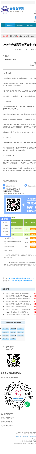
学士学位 (20, 332)
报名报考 (20, 25)
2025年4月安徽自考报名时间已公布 (21, 278)
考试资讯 (30, 25)
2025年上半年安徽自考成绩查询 (20, 280)
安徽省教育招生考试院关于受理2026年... (18, 296)
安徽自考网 (13, 36)
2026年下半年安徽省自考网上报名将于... (18, 293)
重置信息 (16, 191)
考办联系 (5, 339)
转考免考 (20, 335)
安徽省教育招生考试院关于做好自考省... (18, 299)
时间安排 (13, 328)
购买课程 (33, 234)
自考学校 (5, 328)
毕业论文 (13, 335)
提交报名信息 (7, 191)
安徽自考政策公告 (24, 36)
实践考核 (5, 335)
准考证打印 (20, 328)
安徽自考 (18, 436)
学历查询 (13, 339)
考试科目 (13, 332)
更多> (18, 373)
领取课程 (33, 229)
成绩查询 (5, 332)
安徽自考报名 (32, 436)
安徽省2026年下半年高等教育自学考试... (18, 301)
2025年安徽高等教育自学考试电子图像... (18, 309)
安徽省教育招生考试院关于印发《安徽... (18, 304)
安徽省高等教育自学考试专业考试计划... (18, 315)
